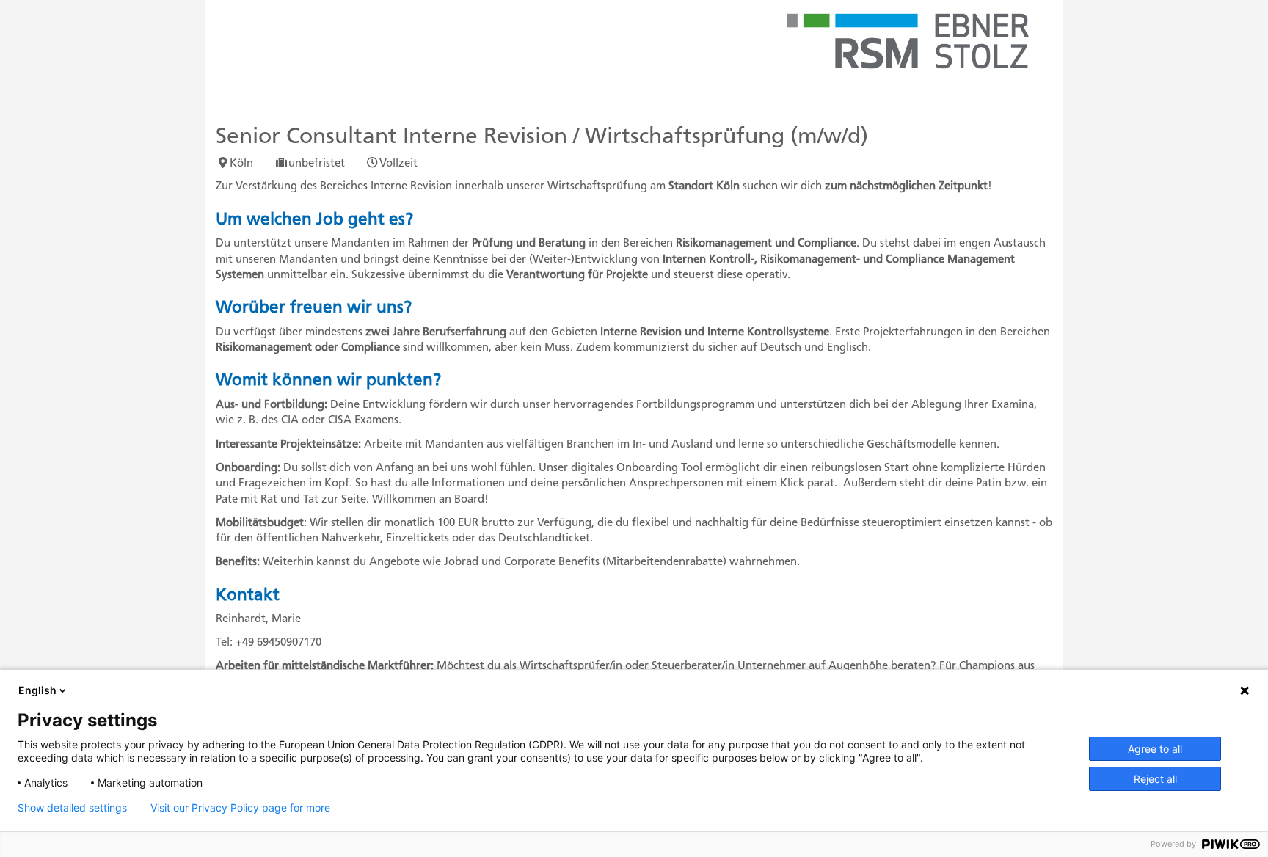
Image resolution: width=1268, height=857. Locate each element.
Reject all (1155, 779)
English (37, 690)
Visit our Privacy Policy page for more (240, 808)
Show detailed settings (72, 808)
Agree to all (1155, 749)
